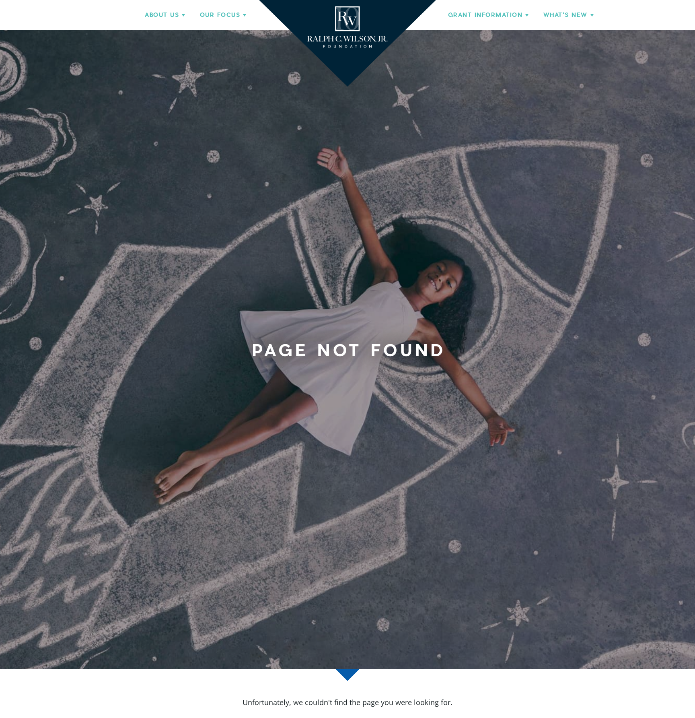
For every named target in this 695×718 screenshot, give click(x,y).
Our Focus (220, 15)
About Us (162, 15)
